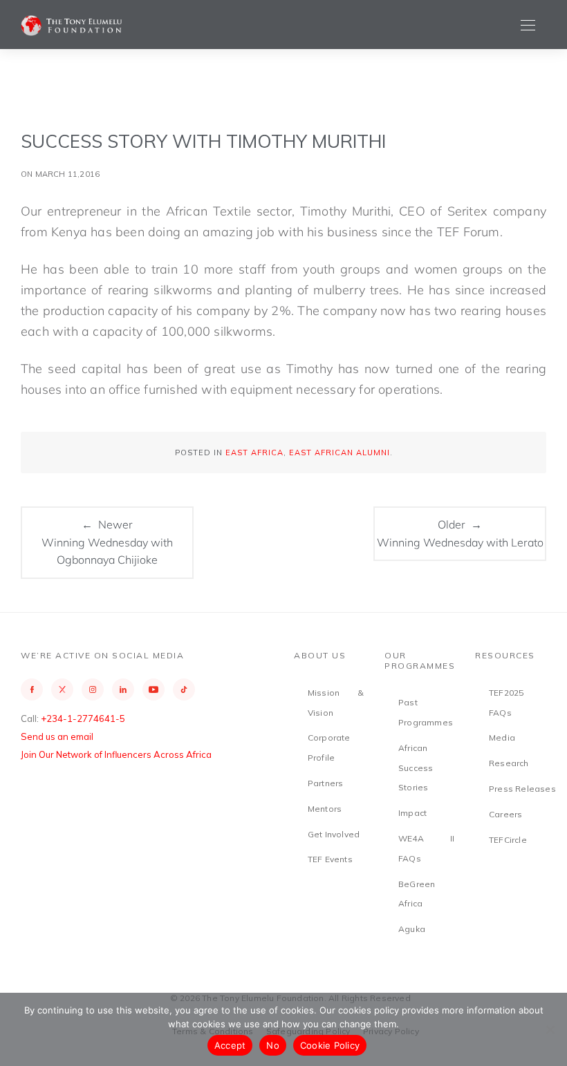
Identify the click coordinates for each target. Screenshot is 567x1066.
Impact (412, 813)
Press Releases (522, 788)
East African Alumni (339, 452)
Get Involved (334, 834)
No (272, 1045)
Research (509, 763)
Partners (326, 783)
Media (502, 737)
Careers (505, 814)
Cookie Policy (330, 1045)
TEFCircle (508, 840)
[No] (550, 1029)
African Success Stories (415, 768)
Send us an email (57, 736)
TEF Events (330, 859)
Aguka (411, 929)
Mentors (325, 808)
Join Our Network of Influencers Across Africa (116, 754)
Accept (230, 1045)
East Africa (254, 452)
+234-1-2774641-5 (83, 718)
